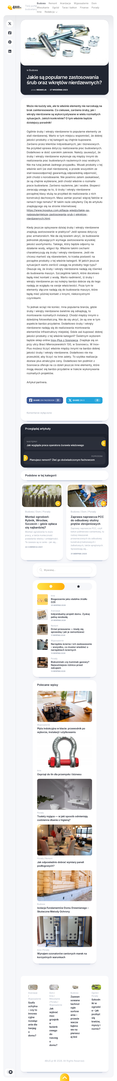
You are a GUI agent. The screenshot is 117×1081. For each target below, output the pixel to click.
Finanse (84, 7)
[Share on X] (10, 24)
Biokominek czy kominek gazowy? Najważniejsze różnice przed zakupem (70, 665)
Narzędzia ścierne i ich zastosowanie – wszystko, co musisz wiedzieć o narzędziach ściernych (71, 647)
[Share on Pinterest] (10, 42)
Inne (39, 11)
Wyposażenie (81, 3)
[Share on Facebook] (10, 33)
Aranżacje (65, 3)
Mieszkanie (43, 7)
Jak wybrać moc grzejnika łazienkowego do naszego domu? (54, 1027)
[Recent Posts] (51, 586)
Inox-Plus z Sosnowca (64, 340)
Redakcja (50, 11)
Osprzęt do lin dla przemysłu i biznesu (59, 774)
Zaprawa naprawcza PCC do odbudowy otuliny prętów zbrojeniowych (87, 520)
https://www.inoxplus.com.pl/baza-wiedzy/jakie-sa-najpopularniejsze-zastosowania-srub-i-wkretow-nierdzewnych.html (58, 214)
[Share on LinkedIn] (10, 51)
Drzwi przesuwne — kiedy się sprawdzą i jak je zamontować (67, 631)
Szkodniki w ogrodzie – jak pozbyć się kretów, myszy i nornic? (96, 1014)
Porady (95, 7)
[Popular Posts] (78, 586)
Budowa (41, 3)
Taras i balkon (69, 7)
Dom (94, 3)
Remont (53, 3)
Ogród (55, 7)
